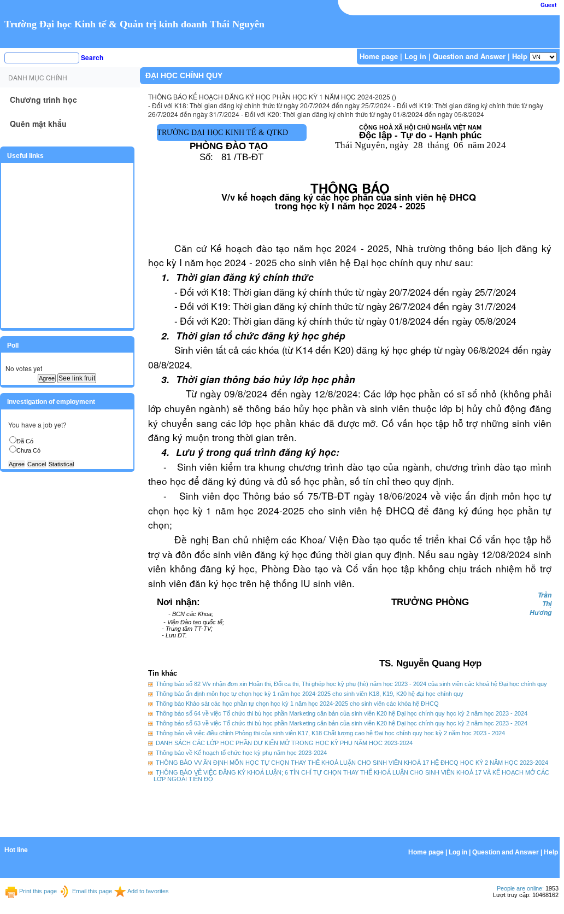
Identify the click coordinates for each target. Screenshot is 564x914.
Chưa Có (28, 450)
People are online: (520, 888)
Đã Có (24, 441)
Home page (379, 56)
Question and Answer (469, 56)
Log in (415, 56)
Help (519, 56)
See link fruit (76, 378)
